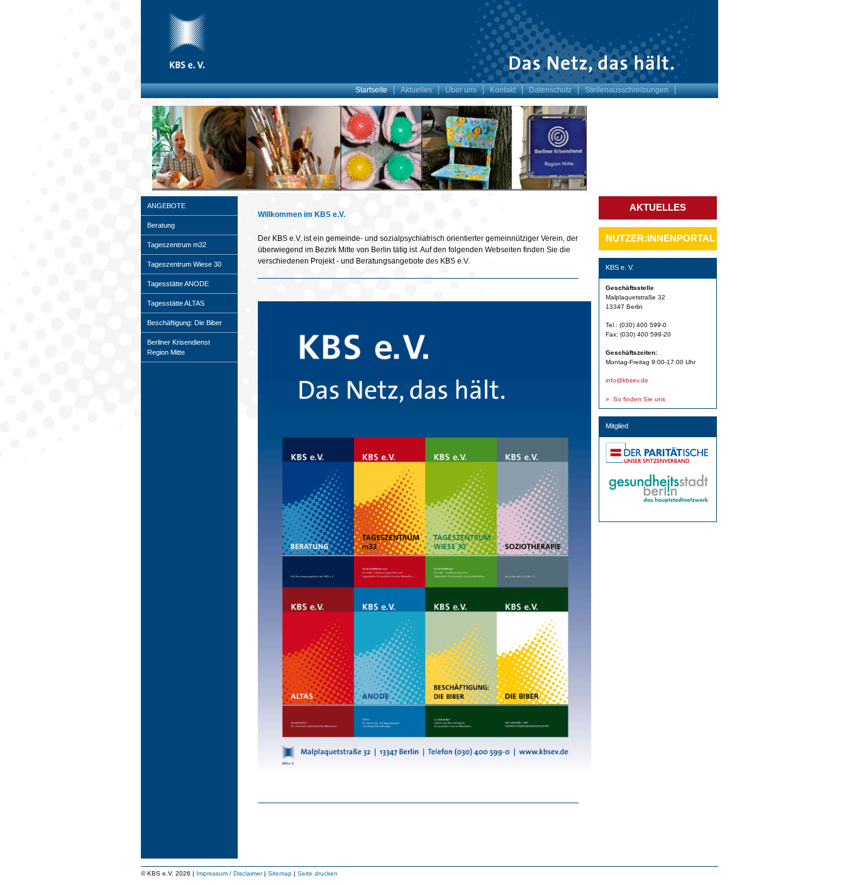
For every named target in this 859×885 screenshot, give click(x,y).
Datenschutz (550, 90)
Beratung (161, 225)
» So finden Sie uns (635, 399)
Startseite (371, 90)
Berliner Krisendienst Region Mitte (178, 347)
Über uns (461, 90)
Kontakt (503, 90)
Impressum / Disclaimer (229, 873)
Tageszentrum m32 (176, 244)
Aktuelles (416, 90)
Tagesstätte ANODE (178, 283)
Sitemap (280, 873)
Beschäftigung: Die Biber (184, 322)
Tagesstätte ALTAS (175, 303)
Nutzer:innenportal (660, 238)
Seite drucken (317, 873)
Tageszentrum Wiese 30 (184, 264)
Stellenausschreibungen (626, 90)
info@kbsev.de (627, 380)
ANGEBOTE (166, 205)
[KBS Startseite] (186, 69)
